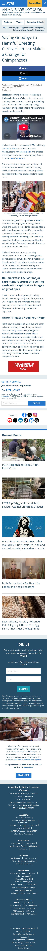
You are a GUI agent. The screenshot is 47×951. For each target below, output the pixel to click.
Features (8, 22)
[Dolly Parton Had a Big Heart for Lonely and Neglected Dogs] (23, 575)
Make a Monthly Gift (23, 876)
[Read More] (23, 748)
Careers (28, 818)
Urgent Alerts (16, 843)
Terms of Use (30, 943)
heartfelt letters (17, 158)
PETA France (28, 902)
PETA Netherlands (30, 905)
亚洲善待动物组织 (17, 914)
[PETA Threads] (36, 420)
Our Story (19, 818)
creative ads (25, 151)
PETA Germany (15, 905)
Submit (23, 689)
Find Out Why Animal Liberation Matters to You (23, 821)
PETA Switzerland (18, 908)
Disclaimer (23, 937)
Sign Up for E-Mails (23, 828)
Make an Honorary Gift (23, 882)
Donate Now (15, 873)
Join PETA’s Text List (17, 831)
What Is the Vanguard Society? (23, 887)
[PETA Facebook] (24, 415)
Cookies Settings (23, 948)
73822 (17, 390)
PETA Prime (33, 825)
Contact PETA (32, 831)
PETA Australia (18, 911)
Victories (13, 825)
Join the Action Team (17, 846)
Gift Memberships (18, 893)
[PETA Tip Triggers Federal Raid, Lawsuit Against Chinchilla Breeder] (23, 495)
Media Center (16, 858)
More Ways (31, 893)
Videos (19, 22)
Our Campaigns (29, 843)
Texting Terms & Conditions (23, 940)
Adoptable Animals (35, 22)
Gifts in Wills (31, 885)
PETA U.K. (17, 902)
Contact (28, 931)
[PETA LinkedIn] (20, 420)
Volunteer (22, 825)
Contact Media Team (23, 864)
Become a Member (29, 873)
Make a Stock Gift (17, 885)
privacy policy (31, 705)
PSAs (14, 861)
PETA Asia (30, 911)
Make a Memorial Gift (23, 879)
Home (4, 28)
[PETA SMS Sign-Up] (15, 420)
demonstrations (9, 148)
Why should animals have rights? (27, 759)
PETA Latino (31, 914)
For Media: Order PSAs (26, 861)
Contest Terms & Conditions (23, 934)
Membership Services (23, 890)
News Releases (30, 858)
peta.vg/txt (5, 396)
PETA (8, 390)
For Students (32, 846)
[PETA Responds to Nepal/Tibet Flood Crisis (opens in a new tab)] (23, 457)
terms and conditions (33, 698)
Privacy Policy (17, 943)
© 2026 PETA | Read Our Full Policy (23, 928)
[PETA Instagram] (35, 415)
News (10, 28)
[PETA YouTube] (10, 420)
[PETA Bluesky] (31, 420)
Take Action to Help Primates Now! (23, 366)
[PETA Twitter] (29, 415)
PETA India (31, 908)
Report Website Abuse (23, 945)
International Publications (23, 834)
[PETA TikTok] (26, 420)
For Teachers (23, 849)
